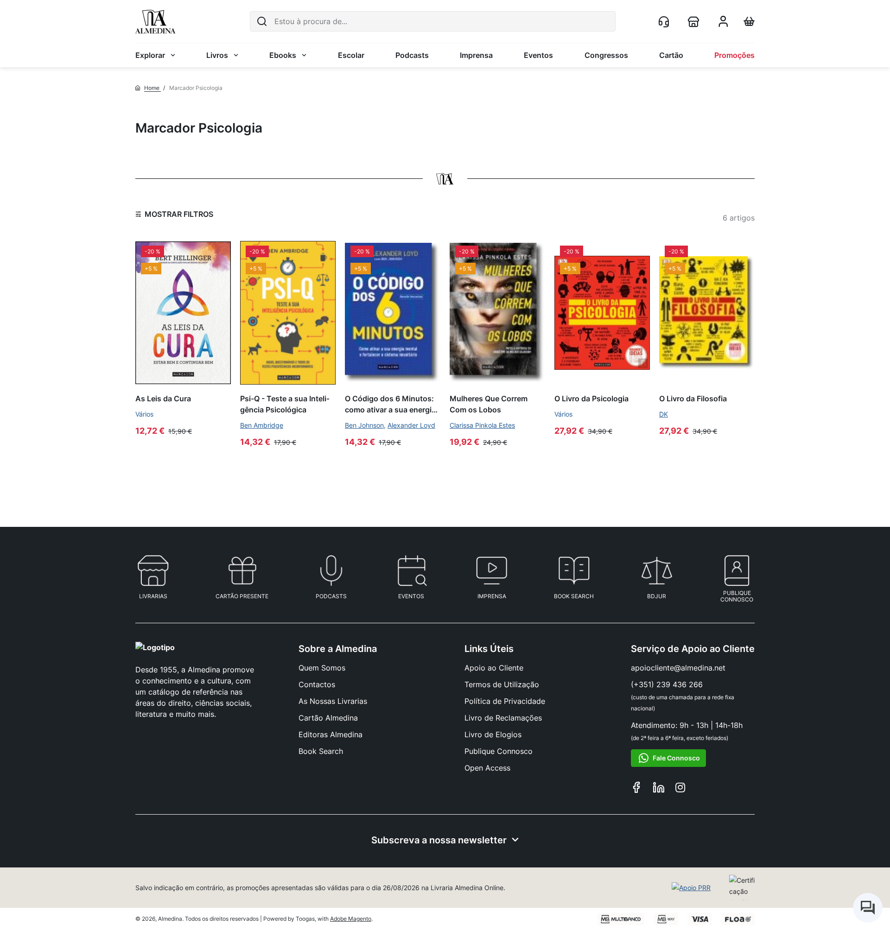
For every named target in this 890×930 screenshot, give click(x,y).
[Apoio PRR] (691, 887)
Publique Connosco (498, 751)
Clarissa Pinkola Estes (482, 425)
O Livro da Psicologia (591, 398)
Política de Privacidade (504, 701)
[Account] (723, 24)
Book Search (321, 751)
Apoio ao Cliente (493, 668)
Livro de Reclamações (503, 718)
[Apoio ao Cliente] (665, 21)
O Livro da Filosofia (693, 398)
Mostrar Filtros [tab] (179, 214)
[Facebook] (636, 789)
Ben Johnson (364, 425)
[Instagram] (680, 789)
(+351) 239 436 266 (667, 684)
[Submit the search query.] (262, 21)
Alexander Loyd (411, 425)
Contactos (317, 684)
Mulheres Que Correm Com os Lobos (489, 404)
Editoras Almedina (330, 734)
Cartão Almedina (328, 718)
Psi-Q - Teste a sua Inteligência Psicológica (285, 404)
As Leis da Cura (163, 398)
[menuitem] (155, 55)
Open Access (487, 768)
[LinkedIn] (658, 789)
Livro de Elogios (492, 734)
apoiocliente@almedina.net (678, 668)
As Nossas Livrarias (333, 701)
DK (663, 414)
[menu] (445, 55)
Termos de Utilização (501, 684)
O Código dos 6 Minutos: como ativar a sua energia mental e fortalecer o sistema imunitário (390, 404)
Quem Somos (322, 668)
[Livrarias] (695, 21)
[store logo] (155, 21)
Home (152, 88)
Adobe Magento (350, 919)
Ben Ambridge (261, 425)
